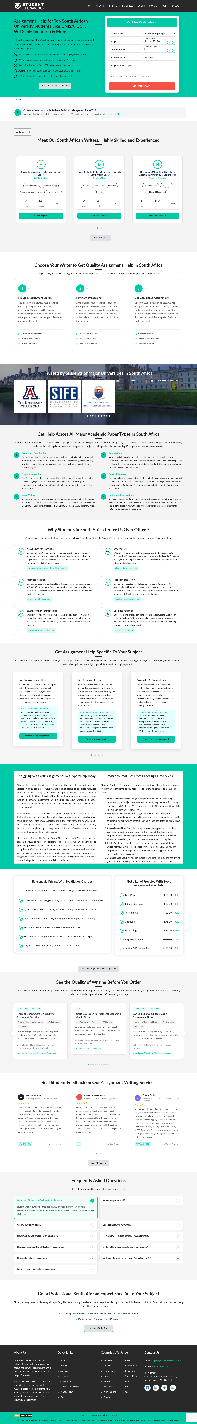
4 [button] (96, 416)
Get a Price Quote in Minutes (55, 86)
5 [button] (98, 416)
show (27, 132)
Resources (127, 6)
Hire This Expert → (41, 216)
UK (126, 1387)
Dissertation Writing (31, 474)
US (126, 1392)
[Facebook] (147, 1388)
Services (113, 6)
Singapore (130, 1371)
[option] (30, 396)
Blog (62, 1397)
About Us (101, 6)
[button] (97, 228)
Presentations (115, 453)
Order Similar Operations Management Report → (153, 1053)
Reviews (175, 6)
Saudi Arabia (131, 1366)
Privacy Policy (66, 1392)
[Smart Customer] (173, 1388)
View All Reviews (98, 1163)
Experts (141, 6)
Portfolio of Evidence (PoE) (121, 495)
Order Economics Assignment (156, 739)
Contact (153, 6)
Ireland (107, 1376)
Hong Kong (109, 1371)
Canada (107, 1366)
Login (164, 6)
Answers (64, 1366)
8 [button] (107, 416)
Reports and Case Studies (34, 453)
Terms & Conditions (69, 1387)
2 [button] (90, 416)
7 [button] (104, 416)
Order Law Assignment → (97, 739)
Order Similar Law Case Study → (88, 1049)
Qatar (128, 1361)
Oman (107, 1397)
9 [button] (110, 416)
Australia (108, 1361)
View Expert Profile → (112, 114)
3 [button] (93, 416)
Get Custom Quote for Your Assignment (98, 969)
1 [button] (87, 416)
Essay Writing (28, 495)
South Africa (131, 1376)
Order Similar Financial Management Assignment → (38, 1053)
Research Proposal (117, 474)
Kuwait (107, 1382)
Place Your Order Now (98, 1328)
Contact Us (65, 1382)
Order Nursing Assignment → (38, 736)
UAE (127, 1382)
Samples (64, 1371)
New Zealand (110, 1392)
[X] (156, 1388)
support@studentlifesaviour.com (166, 1361)
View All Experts (101, 238)
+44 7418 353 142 (161, 1367)
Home (89, 6)
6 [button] (101, 416)
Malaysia (108, 1387)
